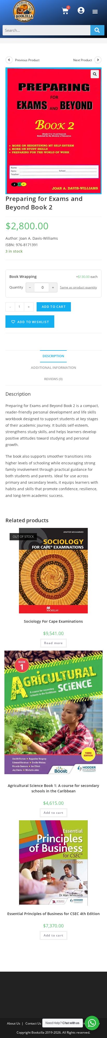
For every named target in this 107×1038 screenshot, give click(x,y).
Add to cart (54, 307)
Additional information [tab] (53, 367)
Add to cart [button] (53, 812)
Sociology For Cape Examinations (53, 621)
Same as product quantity (78, 287)
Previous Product (27, 60)
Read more (53, 643)
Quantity (16, 287)
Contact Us (33, 1023)
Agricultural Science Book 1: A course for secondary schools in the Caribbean (53, 788)
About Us (13, 1023)
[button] (95, 11)
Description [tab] (53, 356)
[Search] (97, 30)
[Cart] (65, 10)
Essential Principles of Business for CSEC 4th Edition (53, 913)
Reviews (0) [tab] (53, 379)
